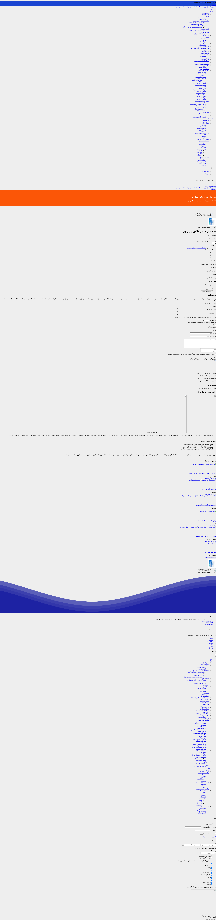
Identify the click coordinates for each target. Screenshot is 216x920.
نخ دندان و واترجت (201, 129)
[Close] (215, 656)
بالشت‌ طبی (206, 62)
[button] (210, 638)
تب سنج (203, 136)
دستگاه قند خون (201, 38)
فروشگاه (210, 118)
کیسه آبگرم (202, 147)
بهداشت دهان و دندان (203, 123)
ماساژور (203, 142)
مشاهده (214, 5)
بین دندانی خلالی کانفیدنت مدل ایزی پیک (202, 473)
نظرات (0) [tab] (209, 289)
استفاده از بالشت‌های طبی (201, 61)
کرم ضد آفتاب (205, 32)
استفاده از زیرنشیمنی (196, 24)
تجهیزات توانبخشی (201, 110)
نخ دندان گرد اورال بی (209, 489)
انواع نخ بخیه (205, 13)
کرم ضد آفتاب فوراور (200, 33)
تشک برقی (206, 54)
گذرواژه (213, 830)
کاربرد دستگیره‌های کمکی (199, 105)
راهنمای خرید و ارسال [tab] (207, 291)
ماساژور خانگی (205, 49)
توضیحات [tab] (210, 287)
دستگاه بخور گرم (204, 46)
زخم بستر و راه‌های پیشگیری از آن (192, 27)
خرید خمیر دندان (201, 78)
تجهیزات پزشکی (204, 157)
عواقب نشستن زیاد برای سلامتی (197, 22)
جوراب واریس (202, 67)
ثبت (214, 357)
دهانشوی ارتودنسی (200, 77)
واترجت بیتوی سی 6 (209, 552)
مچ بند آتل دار (202, 102)
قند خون (207, 37)
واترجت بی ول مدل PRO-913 (206, 536)
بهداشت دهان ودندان (203, 70)
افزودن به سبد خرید (210, 245)
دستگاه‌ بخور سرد (204, 69)
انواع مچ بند (206, 35)
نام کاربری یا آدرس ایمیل (208, 827)
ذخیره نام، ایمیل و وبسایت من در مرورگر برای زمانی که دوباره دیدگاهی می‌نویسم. (191, 354)
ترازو (204, 137)
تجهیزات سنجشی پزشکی (202, 133)
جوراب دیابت (202, 41)
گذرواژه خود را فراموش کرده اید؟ (206, 836)
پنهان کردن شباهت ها (205, 856)
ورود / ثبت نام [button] (205, 171)
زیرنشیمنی (199, 155)
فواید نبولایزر (202, 19)
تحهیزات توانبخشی (204, 121)
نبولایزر (207, 16)
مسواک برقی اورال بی (199, 83)
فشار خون (206, 112)
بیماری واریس (205, 65)
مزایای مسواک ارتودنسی (199, 94)
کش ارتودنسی (202, 86)
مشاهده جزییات (211, 509)
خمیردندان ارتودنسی (200, 73)
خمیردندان (203, 126)
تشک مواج (203, 56)
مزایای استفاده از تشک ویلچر (198, 104)
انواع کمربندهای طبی (200, 25)
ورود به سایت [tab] (209, 824)
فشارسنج (203, 134)
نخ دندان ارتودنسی (201, 93)
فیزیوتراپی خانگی (201, 162)
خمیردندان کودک (201, 96)
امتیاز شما (212, 320)
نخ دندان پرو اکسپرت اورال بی (206, 505)
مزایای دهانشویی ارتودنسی (198, 89)
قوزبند (207, 115)
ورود (202, 833)
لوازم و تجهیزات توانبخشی (202, 101)
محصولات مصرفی (204, 141)
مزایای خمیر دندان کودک (199, 97)
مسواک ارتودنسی (201, 99)
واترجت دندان (202, 81)
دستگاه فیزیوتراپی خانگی (202, 64)
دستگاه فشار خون (201, 113)
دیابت (204, 40)
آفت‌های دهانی (205, 29)
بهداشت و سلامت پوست (202, 139)
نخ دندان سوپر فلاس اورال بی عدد (206, 241)
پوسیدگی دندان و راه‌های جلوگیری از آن (195, 30)
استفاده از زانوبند (201, 107)
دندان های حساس (201, 72)
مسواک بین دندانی (201, 91)
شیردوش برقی (205, 53)
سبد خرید (206, 172)
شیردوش (203, 146)
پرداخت (207, 174)
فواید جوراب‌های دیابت (199, 117)
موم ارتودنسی (202, 88)
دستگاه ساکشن (205, 14)
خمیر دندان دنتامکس (196, 80)
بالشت (200, 150)
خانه (211, 9)
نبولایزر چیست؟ (201, 17)
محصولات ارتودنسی (200, 85)
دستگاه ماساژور (204, 59)
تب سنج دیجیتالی (204, 51)
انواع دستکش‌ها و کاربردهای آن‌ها (200, 48)
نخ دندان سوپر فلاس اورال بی (203, 197)
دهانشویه (203, 131)
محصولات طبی (201, 149)
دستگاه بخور (202, 144)
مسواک (204, 125)
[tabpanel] (108, 831)
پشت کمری (199, 152)
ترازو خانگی (206, 43)
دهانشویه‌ (203, 75)
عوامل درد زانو (198, 109)
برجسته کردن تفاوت (205, 858)
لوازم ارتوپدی (205, 57)
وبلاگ (211, 11)
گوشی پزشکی (202, 163)
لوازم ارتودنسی (201, 128)
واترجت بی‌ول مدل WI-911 (207, 520)
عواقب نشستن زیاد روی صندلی (200, 21)
